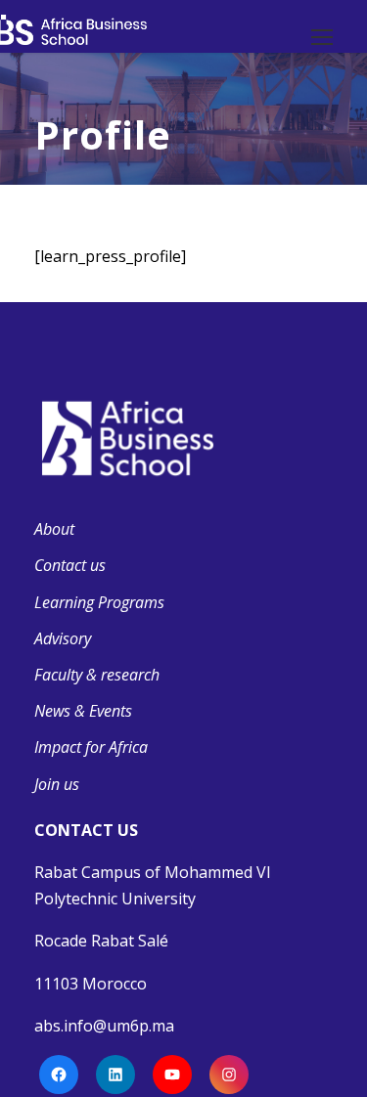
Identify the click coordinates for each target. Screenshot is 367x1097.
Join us (56, 784)
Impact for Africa (91, 747)
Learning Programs (99, 602)
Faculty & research (97, 674)
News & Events (83, 711)
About (54, 529)
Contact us (70, 565)
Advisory (62, 638)
